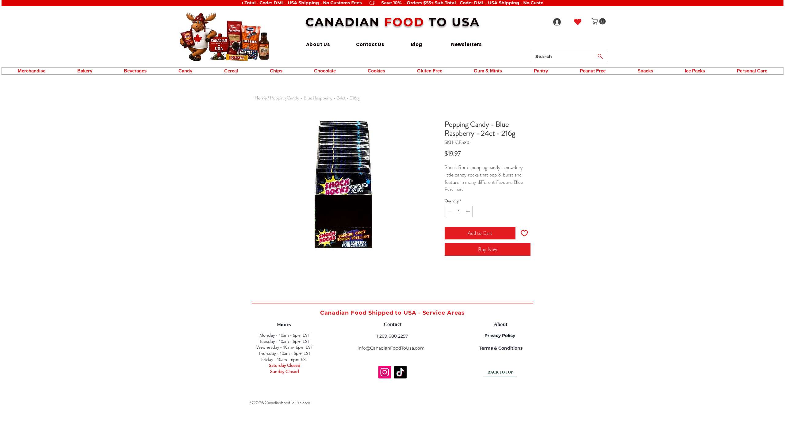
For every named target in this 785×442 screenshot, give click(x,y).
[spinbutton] (459, 211)
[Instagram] (384, 372)
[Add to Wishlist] (524, 233)
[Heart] (578, 21)
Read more (454, 189)
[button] (599, 21)
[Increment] (468, 211)
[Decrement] (449, 211)
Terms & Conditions (501, 348)
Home (260, 97)
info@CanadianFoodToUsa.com (391, 348)
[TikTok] (400, 372)
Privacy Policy (499, 335)
